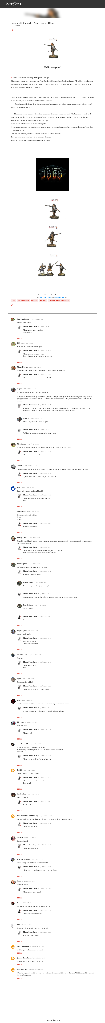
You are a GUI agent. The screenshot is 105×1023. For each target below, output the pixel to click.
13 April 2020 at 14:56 (32, 511)
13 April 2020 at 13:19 (27, 487)
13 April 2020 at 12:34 (35, 418)
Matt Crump (21, 444)
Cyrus (19, 678)
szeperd (19, 388)
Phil (18, 343)
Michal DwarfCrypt (30, 326)
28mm (13, 300)
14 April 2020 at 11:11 (44, 729)
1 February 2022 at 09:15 (35, 969)
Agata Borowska (23, 946)
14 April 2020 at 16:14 (44, 823)
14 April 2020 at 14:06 (44, 801)
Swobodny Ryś (22, 969)
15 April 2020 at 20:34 (28, 881)
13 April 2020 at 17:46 (44, 547)
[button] (12, 30)
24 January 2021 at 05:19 (37, 958)
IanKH (19, 770)
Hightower (20, 722)
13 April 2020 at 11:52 (44, 405)
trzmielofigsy (21, 794)
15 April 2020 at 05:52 (44, 594)
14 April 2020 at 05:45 (44, 638)
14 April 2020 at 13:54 (44, 756)
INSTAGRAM (59, 297)
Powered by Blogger (54, 1020)
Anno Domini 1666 (23, 300)
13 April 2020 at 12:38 (44, 451)
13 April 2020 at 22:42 (34, 655)
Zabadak (20, 465)
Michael (20, 837)
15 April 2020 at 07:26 (44, 867)
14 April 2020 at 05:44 (44, 571)
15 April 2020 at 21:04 (44, 888)
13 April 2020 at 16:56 (34, 538)
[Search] (24, 3)
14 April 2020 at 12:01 (35, 744)
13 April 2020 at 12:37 (44, 430)
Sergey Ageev (22, 630)
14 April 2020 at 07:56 (44, 686)
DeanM (19, 903)
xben (19, 487)
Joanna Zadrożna (23, 958)
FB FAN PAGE (45, 297)
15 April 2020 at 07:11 (37, 859)
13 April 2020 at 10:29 (29, 389)
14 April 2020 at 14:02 (33, 794)
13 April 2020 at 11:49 (44, 374)
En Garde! (34, 300)
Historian (43, 300)
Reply (19, 338)
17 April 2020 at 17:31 (44, 932)
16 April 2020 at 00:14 (29, 903)
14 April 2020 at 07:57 (27, 700)
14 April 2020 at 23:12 (40, 582)
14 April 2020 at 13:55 (44, 777)
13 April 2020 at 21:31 (34, 564)
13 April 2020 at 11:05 (33, 444)
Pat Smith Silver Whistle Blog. (27, 815)
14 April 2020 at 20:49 (29, 837)
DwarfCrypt (13, 4)
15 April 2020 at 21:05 (44, 616)
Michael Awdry (22, 367)
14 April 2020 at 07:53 (28, 678)
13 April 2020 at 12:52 (30, 466)
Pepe (19, 700)
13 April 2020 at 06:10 (44, 326)
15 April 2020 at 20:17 (40, 605)
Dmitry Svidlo (22, 537)
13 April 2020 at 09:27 (44, 350)
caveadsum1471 (22, 744)
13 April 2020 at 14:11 (44, 473)
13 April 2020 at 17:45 (44, 523)
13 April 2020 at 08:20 (27, 343)
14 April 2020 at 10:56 (31, 722)
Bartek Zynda (22, 563)
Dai (18, 924)
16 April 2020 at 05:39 (44, 910)
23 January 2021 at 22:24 (37, 946)
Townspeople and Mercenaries (59, 300)
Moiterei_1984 (22, 654)
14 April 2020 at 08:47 (44, 708)
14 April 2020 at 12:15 (29, 770)
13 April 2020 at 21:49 (33, 631)
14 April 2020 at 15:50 (45, 816)
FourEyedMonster (23, 859)
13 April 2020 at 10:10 (35, 367)
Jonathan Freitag (23, 319)
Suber (19, 881)
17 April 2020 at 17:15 (26, 925)
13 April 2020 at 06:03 (36, 319)
